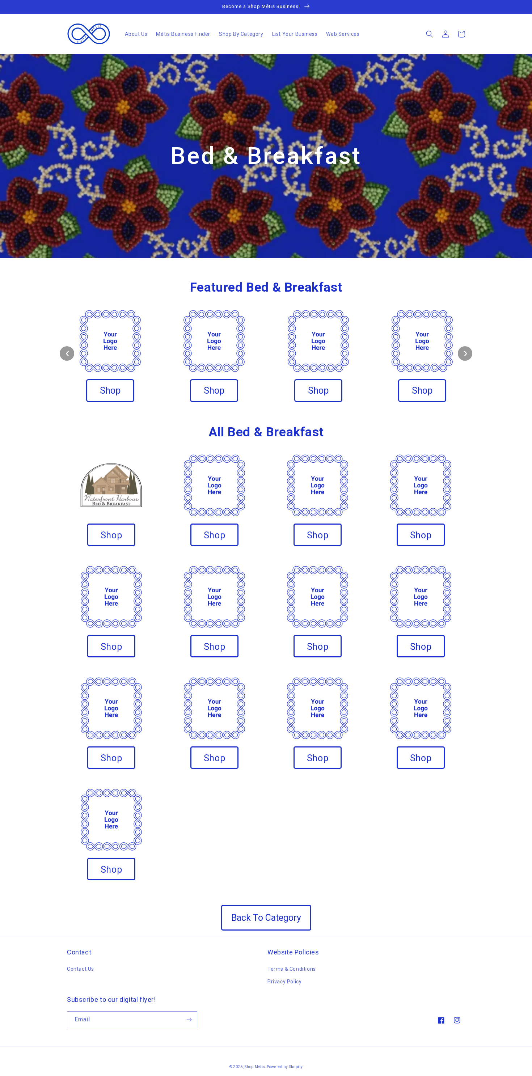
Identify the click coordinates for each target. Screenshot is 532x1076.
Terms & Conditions (291, 969)
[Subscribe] (189, 1019)
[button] (430, 34)
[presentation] (67, 353)
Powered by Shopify (285, 1067)
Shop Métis (255, 1067)
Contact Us (80, 969)
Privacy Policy (284, 981)
